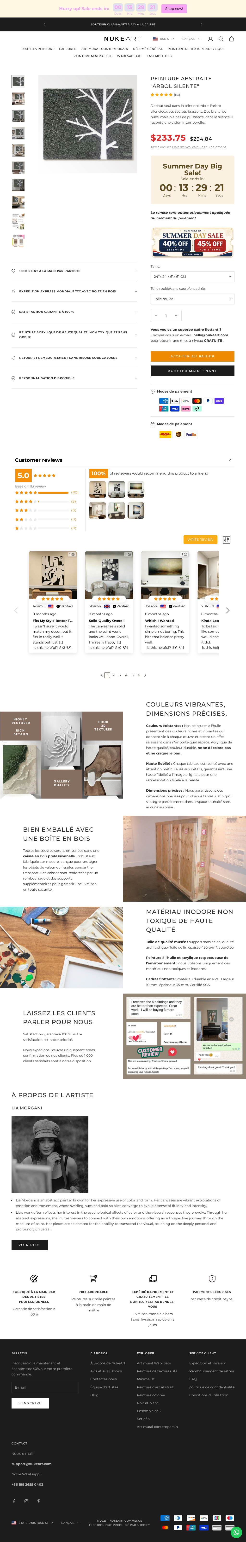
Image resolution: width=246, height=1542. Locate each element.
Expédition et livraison (207, 1363)
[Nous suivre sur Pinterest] (39, 1501)
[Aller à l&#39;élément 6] (18, 167)
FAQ (193, 1379)
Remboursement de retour (211, 1371)
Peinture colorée (151, 1395)
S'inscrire (30, 1403)
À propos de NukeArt (107, 1363)
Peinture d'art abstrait (155, 1387)
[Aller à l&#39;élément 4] (18, 133)
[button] (227, 613)
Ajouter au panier (193, 356)
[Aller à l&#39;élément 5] (18, 150)
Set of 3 (143, 1419)
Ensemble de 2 (149, 1411)
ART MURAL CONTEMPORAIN (104, 49)
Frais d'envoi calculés (188, 147)
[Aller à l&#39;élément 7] (18, 185)
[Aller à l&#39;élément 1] (18, 81)
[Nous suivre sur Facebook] (14, 1501)
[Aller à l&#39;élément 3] (18, 116)
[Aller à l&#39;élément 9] (18, 221)
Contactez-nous (103, 1379)
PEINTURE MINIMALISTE (93, 56)
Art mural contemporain (157, 1427)
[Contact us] (236, 1532)
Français (188, 39)
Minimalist (146, 1379)
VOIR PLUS (29, 1245)
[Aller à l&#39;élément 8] (18, 202)
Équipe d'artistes (104, 1387)
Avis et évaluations (106, 1371)
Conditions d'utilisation (208, 1395)
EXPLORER (68, 49)
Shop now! (174, 8)
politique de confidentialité (211, 1387)
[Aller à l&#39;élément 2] (18, 98)
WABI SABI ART (129, 56)
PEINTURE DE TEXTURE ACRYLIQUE (196, 49)
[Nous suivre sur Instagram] (26, 1501)
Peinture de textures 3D (157, 1371)
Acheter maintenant (192, 371)
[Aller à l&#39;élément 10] (18, 243)
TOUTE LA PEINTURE (37, 49)
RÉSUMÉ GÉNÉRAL (148, 49)
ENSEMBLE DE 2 (159, 56)
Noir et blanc (148, 1403)
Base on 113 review (30, 486)
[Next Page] (145, 675)
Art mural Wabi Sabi (154, 1363)
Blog (94, 1395)
